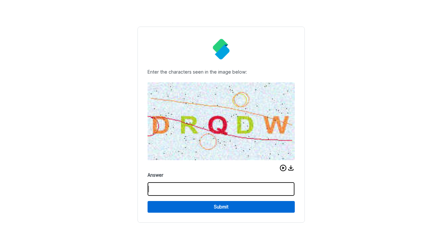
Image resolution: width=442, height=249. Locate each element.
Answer (155, 175)
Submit (221, 206)
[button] (283, 168)
